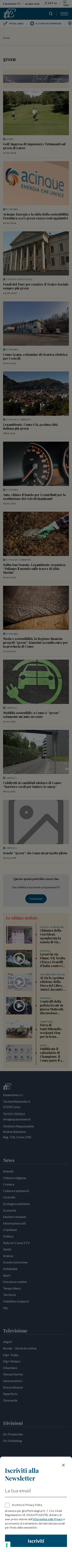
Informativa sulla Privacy (48, 1519)
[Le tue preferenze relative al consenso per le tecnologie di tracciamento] (6, 1545)
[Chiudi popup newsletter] (63, 1465)
